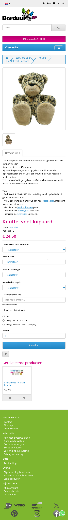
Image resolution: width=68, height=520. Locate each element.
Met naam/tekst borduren (16, 244)
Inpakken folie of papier (15, 310)
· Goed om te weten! (13, 441)
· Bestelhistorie (10, 491)
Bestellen (34, 345)
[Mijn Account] (49, 3)
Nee (8, 316)
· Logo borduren (11, 478)
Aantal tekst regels (11, 282)
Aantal (5, 330)
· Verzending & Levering (15, 450)
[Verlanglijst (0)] (54, 3)
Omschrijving (12, 152)
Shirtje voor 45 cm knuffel (14, 384)
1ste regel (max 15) (11, 294)
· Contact (7, 421)
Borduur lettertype (11, 269)
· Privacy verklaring (12, 454)
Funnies (13, 227)
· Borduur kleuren (12, 447)
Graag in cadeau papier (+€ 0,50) (21, 324)
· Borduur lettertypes (14, 444)
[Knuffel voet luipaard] (34, 98)
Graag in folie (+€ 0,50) (16, 320)
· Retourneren (10, 428)
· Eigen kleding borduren (16, 472)
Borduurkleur (8, 256)
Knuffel (43, 57)
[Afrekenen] (63, 3)
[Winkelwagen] (58, 3)
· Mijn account (10, 487)
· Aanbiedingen (10, 463)
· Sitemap (7, 425)
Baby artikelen (23, 57)
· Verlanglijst (9, 494)
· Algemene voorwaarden (16, 437)
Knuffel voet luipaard (17, 61)
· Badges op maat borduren (17, 475)
